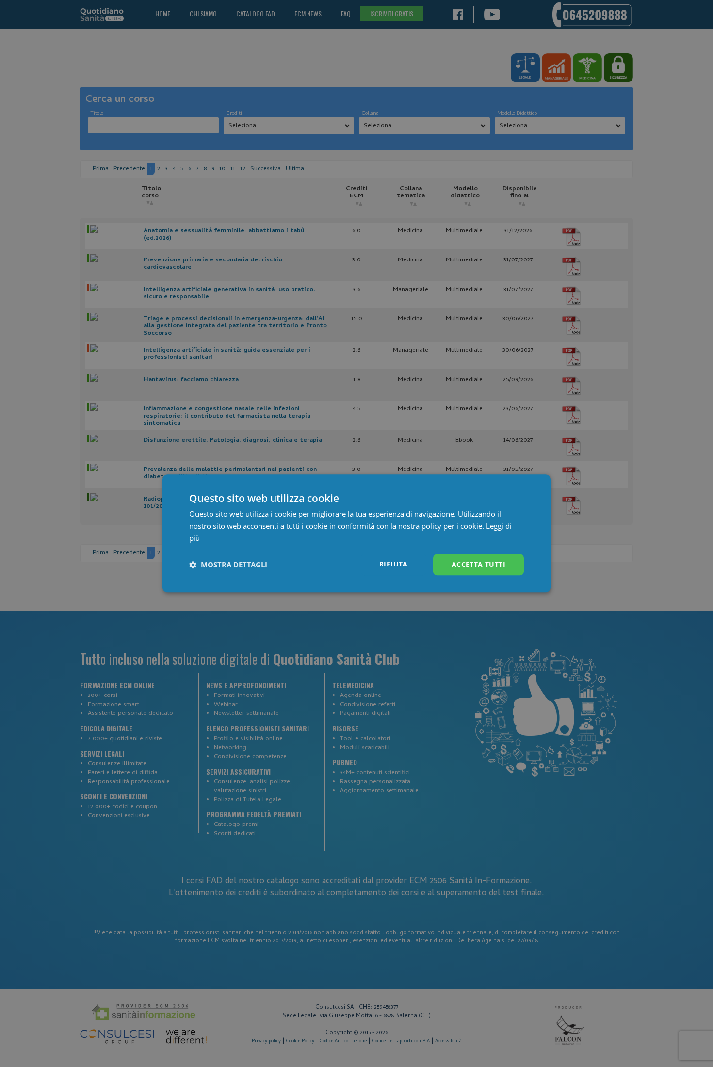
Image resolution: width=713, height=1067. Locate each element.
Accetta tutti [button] (478, 564)
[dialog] (356, 533)
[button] (228, 564)
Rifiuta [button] (393, 563)
